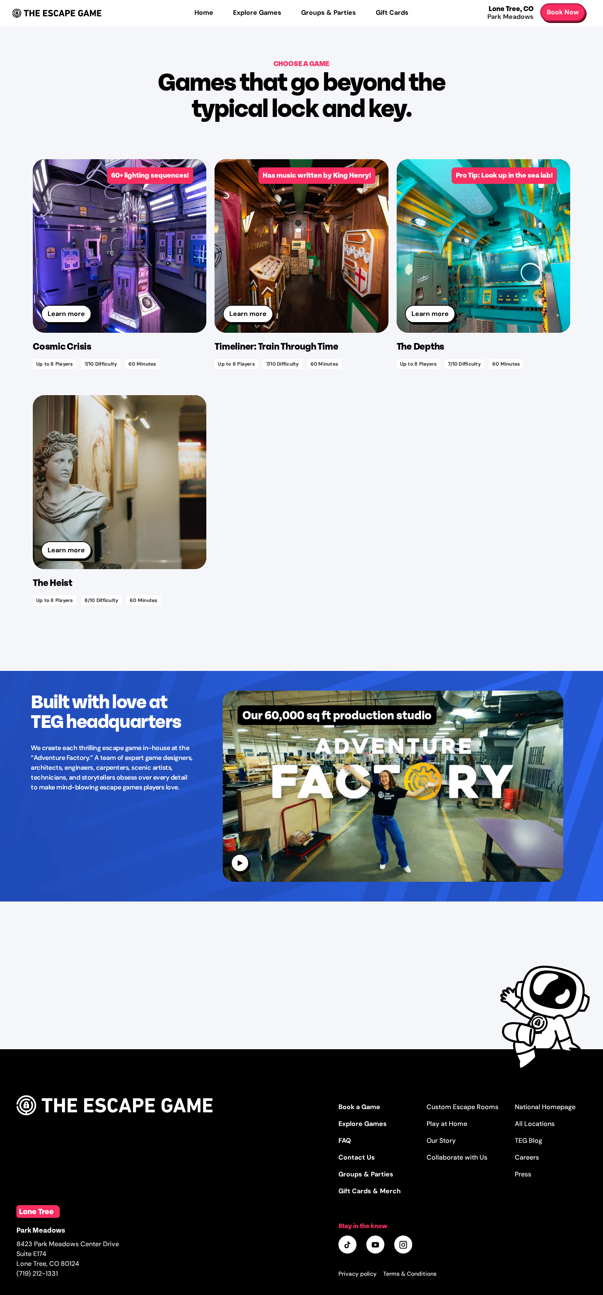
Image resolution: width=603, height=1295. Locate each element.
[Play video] (240, 864)
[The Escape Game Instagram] (404, 1245)
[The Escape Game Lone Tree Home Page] (114, 1124)
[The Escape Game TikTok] (348, 1245)
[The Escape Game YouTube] (376, 1245)
